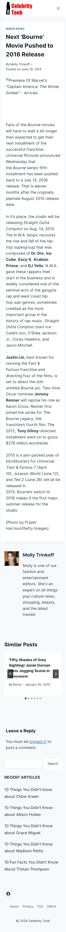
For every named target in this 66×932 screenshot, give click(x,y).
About (14, 906)
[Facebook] (8, 894)
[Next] (56, 674)
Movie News (15, 28)
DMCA (51, 906)
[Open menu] (58, 8)
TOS (40, 906)
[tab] (26, 698)
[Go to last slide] (10, 674)
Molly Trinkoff (20, 64)
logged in (38, 741)
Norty (17, 684)
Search (52, 764)
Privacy (28, 906)
